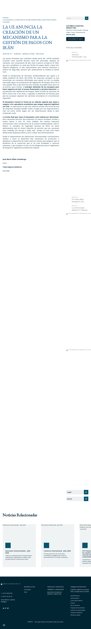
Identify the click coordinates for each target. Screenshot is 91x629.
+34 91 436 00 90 (7, 593)
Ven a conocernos (75, 605)
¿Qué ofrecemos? (75, 596)
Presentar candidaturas (76, 612)
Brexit (25, 592)
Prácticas (72, 603)
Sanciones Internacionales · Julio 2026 (79, 56)
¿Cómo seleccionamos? (76, 600)
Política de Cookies (58, 622)
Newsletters (28, 54)
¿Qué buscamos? (74, 598)
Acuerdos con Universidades (77, 610)
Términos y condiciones (55, 589)
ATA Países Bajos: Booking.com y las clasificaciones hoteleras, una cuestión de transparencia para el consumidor (80, 200)
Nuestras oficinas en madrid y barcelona (54, 593)
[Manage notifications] (3, 625)
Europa (17, 54)
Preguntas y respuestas (55, 587)
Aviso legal (37, 622)
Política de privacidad (46, 622)
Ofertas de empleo (75, 615)
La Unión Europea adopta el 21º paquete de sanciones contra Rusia (79, 209)
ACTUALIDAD (27, 589)
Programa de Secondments (77, 608)
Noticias (40, 54)
